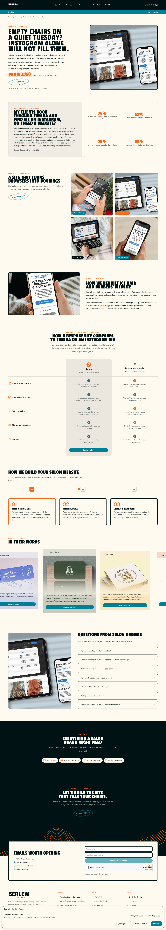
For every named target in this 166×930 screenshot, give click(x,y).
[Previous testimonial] (4, 580)
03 (134, 489)
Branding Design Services (70, 897)
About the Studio (101, 901)
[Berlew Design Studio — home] (13, 5)
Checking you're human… (118, 861)
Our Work (58, 5)
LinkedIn (132, 905)
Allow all (156, 924)
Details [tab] (14, 909)
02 (83, 489)
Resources (82, 5)
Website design (35, 17)
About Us (107, 5)
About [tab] (21, 909)
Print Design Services (68, 905)
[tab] (54, 619)
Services (69, 5)
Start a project (153, 12)
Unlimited (96, 5)
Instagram (133, 901)
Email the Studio (135, 897)
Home (10, 17)
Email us (11, 12)
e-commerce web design (118, 308)
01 (32, 489)
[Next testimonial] (161, 580)
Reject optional (122, 924)
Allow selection (141, 924)
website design (104, 305)
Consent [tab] (7, 909)
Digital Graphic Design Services (72, 901)
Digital (25, 17)
